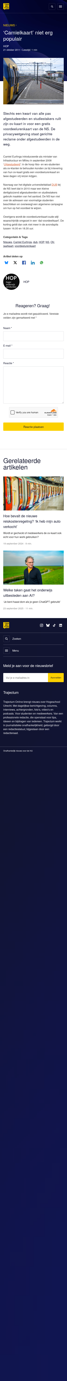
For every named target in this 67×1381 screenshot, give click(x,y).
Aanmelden (55, 675)
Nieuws (7, 246)
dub (36, 246)
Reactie (9, 367)
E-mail (8, 349)
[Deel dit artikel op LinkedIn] (33, 266)
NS (49, 246)
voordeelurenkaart (26, 250)
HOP (43, 246)
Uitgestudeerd (12, 164)
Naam (7, 332)
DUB (57, 188)
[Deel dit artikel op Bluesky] (6, 266)
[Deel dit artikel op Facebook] (24, 266)
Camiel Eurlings (23, 246)
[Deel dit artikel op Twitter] (15, 266)
